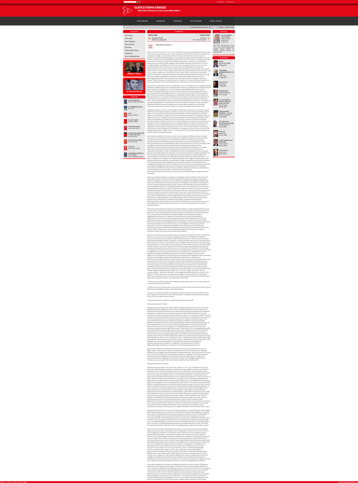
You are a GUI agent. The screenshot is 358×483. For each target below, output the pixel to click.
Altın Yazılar (129, 35)
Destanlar (128, 47)
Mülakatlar (128, 53)
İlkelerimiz (230, 2)
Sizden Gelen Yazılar (132, 50)
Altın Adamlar (129, 44)
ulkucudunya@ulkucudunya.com (348, 482)
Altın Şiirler (128, 38)
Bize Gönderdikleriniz (132, 56)
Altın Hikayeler (130, 41)
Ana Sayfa (220, 2)
